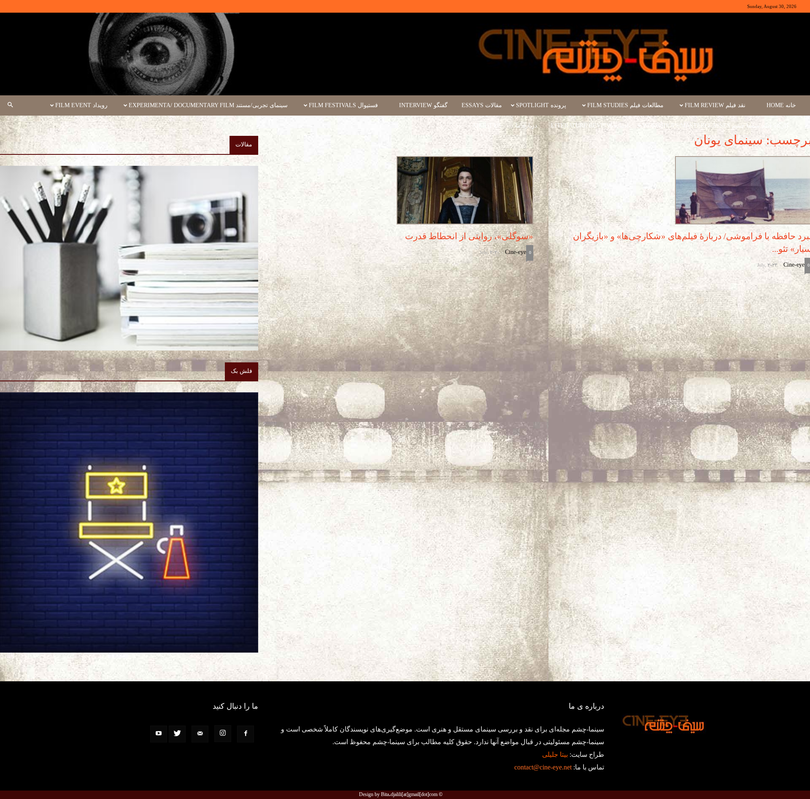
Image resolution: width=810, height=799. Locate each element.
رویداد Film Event (81, 105)
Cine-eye (794, 265)
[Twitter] (177, 734)
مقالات (243, 144)
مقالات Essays (482, 105)
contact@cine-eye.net (543, 767)
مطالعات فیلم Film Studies (625, 105)
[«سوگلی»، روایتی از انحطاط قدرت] (404, 190)
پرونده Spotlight (541, 105)
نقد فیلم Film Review (715, 105)
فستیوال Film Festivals (343, 105)
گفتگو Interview (423, 105)
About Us (487, 125)
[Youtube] (158, 734)
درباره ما (526, 125)
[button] (10, 105)
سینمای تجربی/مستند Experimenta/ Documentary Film (208, 105)
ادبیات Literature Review (590, 125)
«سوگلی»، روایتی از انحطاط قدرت (469, 236)
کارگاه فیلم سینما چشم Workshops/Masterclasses (716, 125)
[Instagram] (222, 733)
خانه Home (781, 105)
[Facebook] (245, 734)
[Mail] (200, 734)
